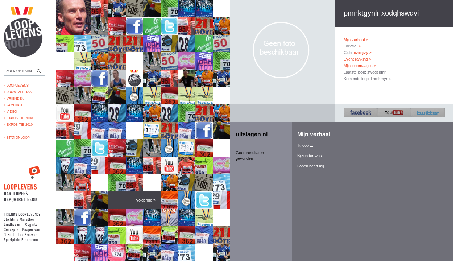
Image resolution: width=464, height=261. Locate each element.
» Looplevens (16, 85)
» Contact (13, 105)
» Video (10, 111)
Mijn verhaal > (356, 39)
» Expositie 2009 (18, 118)
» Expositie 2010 (18, 125)
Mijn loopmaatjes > (360, 65)
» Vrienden (14, 98)
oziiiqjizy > (363, 52)
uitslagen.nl (252, 134)
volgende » (146, 200)
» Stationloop (17, 138)
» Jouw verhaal (18, 92)
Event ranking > (357, 59)
